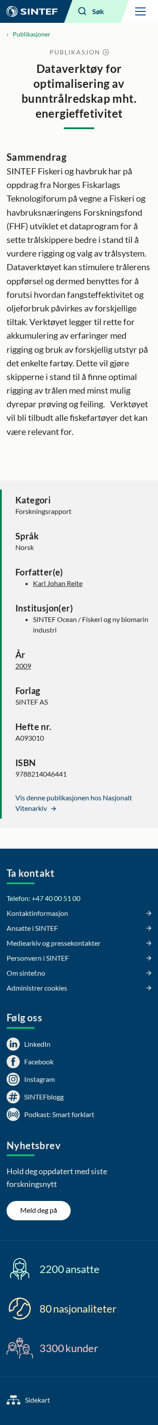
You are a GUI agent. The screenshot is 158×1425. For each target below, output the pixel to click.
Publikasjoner (31, 34)
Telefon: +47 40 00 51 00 (43, 898)
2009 (23, 666)
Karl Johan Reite (58, 583)
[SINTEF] (32, 11)
